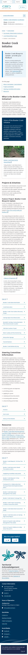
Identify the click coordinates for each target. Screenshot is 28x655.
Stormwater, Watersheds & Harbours (13, 33)
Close (22, 651)
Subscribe (4, 624)
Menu (23, 7)
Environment (10, 30)
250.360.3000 (7, 596)
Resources (6, 91)
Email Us (6, 593)
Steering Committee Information (11, 89)
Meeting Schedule (6, 618)
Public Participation (7, 621)
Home (3, 30)
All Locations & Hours (9, 608)
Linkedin (7, 637)
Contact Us (5, 615)
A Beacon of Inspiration (10, 278)
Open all (4, 299)
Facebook (7, 631)
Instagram (7, 634)
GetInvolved (16, 71)
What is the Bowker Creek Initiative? (12, 84)
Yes (6, 540)
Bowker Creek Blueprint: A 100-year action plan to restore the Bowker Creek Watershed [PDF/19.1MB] (13, 436)
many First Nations (14, 571)
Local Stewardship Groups (10, 36)
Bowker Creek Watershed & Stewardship (11, 161)
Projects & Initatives (8, 86)
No (14, 540)
